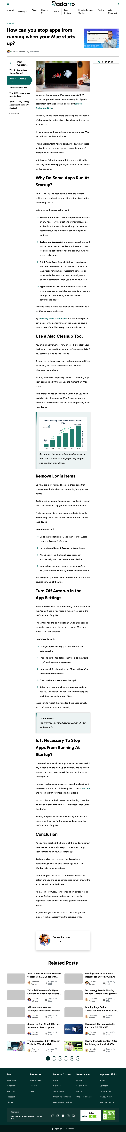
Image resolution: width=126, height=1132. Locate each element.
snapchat (11, 1091)
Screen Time (81, 1086)
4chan (79, 1080)
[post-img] (101, 38)
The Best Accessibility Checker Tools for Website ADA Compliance (43, 1043)
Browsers (57, 1086)
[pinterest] (106, 61)
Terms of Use (105, 1091)
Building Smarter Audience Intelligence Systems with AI (100, 975)
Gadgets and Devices (62, 1102)
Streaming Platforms (62, 1097)
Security (21, 11)
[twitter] (109, 61)
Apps (55, 1080)
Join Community (107, 1102)
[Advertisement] (20, 157)
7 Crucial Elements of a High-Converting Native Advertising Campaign (43, 992)
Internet (10, 10)
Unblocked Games (84, 1097)
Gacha (79, 1091)
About (34, 10)
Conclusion (14, 113)
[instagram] (68, 1116)
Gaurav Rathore (61, 937)
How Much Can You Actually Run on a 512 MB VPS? (100, 1026)
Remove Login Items (18, 87)
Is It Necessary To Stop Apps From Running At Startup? (19, 105)
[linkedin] (60, 941)
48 (72, 1058)
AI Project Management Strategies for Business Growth (43, 1009)
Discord (10, 1102)
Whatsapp (11, 1080)
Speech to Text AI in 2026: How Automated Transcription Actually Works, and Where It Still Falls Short (43, 1026)
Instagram (11, 1086)
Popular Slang (36, 1080)
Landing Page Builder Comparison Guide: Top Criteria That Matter (101, 1009)
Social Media (58, 1091)
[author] (9, 51)
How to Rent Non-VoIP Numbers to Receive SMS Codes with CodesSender (44, 975)
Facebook (11, 1097)
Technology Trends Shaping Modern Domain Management (101, 992)
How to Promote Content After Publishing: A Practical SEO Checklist (101, 1043)
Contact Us (104, 1086)
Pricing (101, 10)
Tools (55, 11)
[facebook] (102, 61)
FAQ (32, 1091)
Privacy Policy (106, 1097)
